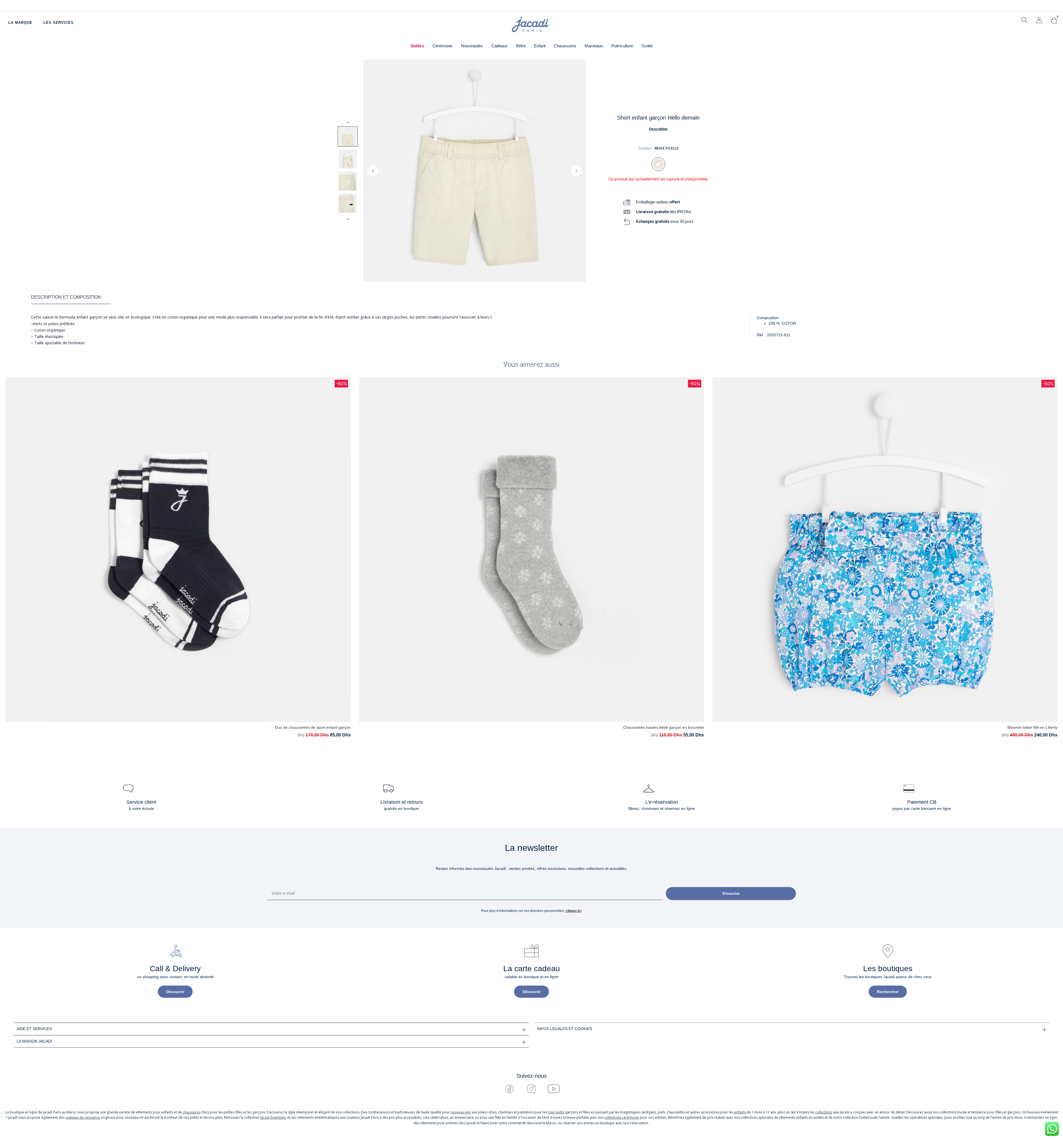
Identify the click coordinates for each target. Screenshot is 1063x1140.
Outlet (646, 45)
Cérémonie (442, 45)
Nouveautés (472, 45)
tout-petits (556, 1112)
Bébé (520, 45)
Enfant (540, 45)
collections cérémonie (621, 1117)
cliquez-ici (573, 911)
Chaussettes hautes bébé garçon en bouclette (663, 727)
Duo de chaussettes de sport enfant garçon (313, 727)
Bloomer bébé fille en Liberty (1032, 727)
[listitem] (348, 136)
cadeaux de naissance (82, 1117)
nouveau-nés (461, 1112)
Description (658, 129)
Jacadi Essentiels (273, 1117)
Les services (58, 22)
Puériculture (622, 45)
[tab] (71, 297)
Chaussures (565, 45)
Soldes (417, 45)
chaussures (191, 1112)
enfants (740, 1112)
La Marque (20, 22)
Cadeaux (499, 45)
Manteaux (594, 45)
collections (823, 1112)
